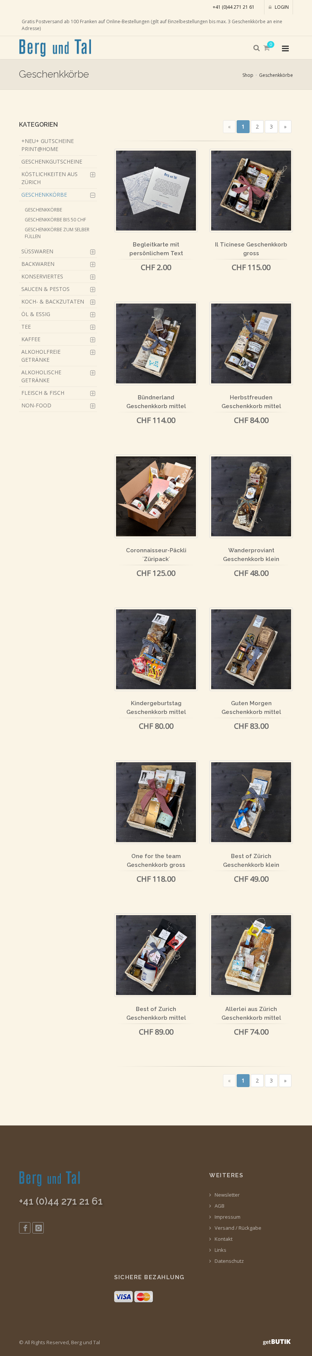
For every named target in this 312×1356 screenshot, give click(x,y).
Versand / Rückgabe (237, 1228)
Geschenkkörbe (276, 75)
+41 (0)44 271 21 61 (234, 7)
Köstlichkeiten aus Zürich (49, 178)
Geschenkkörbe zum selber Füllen (57, 233)
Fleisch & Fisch (42, 392)
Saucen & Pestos (45, 289)
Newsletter (226, 1195)
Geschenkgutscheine (51, 161)
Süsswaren (37, 251)
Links (219, 1250)
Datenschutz (228, 1261)
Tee (26, 326)
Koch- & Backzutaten (52, 301)
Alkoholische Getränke (41, 376)
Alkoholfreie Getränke (40, 355)
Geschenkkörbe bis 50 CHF (55, 219)
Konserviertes (42, 276)
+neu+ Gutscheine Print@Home (47, 145)
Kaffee (30, 339)
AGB (218, 1206)
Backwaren (37, 263)
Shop (247, 75)
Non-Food (36, 405)
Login (281, 7)
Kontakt (222, 1239)
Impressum (226, 1217)
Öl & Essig (35, 314)
